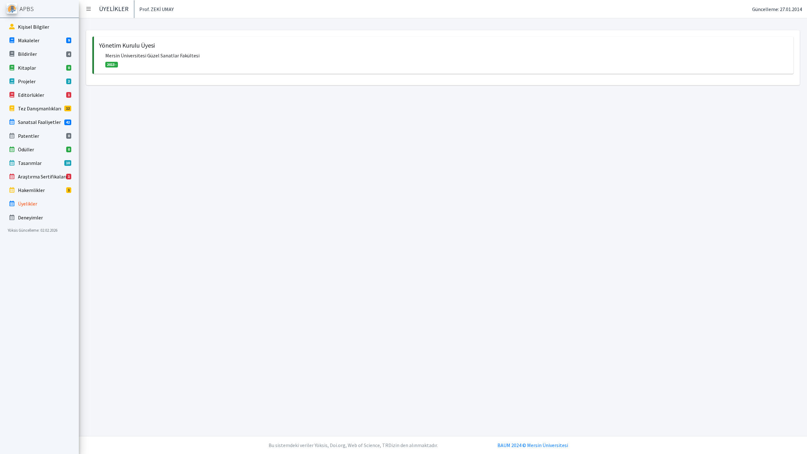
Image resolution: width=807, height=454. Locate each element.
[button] (88, 9)
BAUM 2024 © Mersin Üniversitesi (532, 445)
